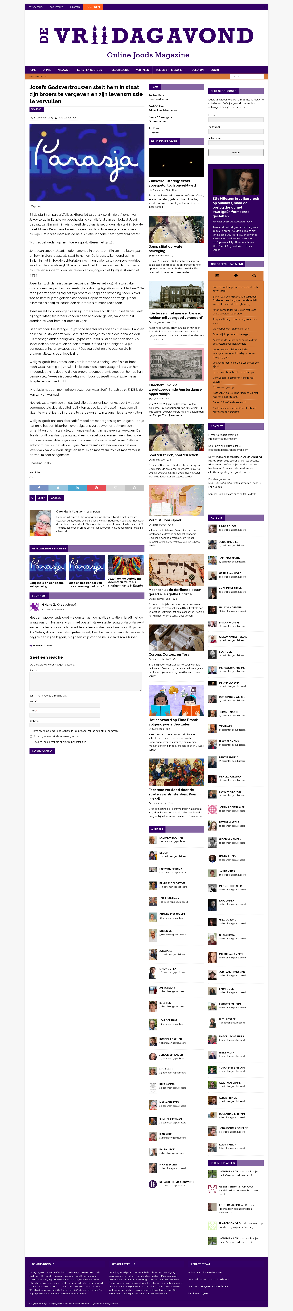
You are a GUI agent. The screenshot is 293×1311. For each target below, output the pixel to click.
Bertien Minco (228, 757)
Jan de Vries (227, 871)
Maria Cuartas (64, 117)
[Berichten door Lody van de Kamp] (153, 869)
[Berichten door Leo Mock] (212, 657)
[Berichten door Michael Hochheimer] (212, 672)
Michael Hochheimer (232, 667)
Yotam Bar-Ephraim (232, 1067)
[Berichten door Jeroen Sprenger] (153, 1058)
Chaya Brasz (227, 935)
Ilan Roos (165, 1134)
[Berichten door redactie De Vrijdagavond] (153, 1186)
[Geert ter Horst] (212, 1191)
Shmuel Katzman (170, 1119)
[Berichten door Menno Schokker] (212, 889)
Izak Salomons (229, 741)
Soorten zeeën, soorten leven (173, 455)
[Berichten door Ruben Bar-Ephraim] (212, 1115)
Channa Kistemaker (172, 914)
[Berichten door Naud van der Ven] (212, 611)
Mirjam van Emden (231, 954)
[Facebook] (265, 7)
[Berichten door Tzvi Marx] (212, 730)
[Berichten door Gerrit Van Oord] (212, 577)
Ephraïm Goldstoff (172, 883)
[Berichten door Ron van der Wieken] (212, 701)
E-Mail (33, 711)
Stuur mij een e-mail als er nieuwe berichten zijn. (60, 742)
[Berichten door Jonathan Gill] (212, 547)
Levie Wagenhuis (230, 791)
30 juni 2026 (157, 398)
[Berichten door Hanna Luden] (212, 860)
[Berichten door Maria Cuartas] (153, 1108)
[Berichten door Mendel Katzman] (212, 781)
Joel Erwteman (229, 558)
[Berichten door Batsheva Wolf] (212, 828)
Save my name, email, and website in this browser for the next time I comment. (76, 731)
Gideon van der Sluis (233, 637)
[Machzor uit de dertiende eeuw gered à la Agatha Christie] (176, 570)
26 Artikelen (93, 511)
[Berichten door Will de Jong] (212, 924)
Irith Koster (227, 1019)
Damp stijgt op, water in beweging (231, 334)
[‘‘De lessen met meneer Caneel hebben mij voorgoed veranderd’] (176, 295)
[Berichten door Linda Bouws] (212, 531)
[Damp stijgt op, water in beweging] (176, 229)
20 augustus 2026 (160, 190)
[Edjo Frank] (212, 1209)
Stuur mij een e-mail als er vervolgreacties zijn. (59, 736)
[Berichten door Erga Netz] (153, 1073)
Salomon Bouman (171, 837)
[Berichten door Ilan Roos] (153, 1139)
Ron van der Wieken (232, 697)
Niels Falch (226, 1052)
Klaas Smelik (227, 1144)
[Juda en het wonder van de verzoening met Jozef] (87, 567)
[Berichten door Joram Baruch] (212, 715)
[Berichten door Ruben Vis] (153, 940)
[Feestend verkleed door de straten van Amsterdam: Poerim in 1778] (176, 772)
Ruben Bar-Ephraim (232, 1114)
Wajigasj (56, 498)
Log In (215, 70)
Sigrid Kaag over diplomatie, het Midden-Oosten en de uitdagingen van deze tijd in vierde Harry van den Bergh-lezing (235, 300)
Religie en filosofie (169, 70)
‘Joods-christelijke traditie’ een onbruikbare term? (238, 1190)
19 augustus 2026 (160, 255)
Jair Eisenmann (169, 898)
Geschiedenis (120, 70)
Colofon (198, 70)
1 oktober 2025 (158, 525)
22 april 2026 (158, 459)
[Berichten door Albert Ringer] (212, 1103)
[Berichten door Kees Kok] (153, 1009)
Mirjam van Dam (229, 682)
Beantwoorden (43, 645)
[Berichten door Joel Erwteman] (212, 562)
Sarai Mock (226, 989)
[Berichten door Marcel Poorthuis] (212, 1042)
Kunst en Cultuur (89, 70)
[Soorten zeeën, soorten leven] (176, 437)
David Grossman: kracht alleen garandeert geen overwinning (238, 1209)
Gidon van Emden (230, 839)
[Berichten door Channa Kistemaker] (153, 920)
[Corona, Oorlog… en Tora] (176, 637)
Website (34, 721)
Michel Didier (168, 1164)
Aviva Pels (165, 951)
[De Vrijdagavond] (146, 64)
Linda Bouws (227, 526)
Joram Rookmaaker (232, 807)
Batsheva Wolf (229, 822)
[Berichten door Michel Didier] (153, 1171)
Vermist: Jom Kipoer (165, 520)
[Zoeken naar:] (247, 76)
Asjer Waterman (230, 1082)
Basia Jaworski (229, 622)
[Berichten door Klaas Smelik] (212, 1150)
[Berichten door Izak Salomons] (212, 746)
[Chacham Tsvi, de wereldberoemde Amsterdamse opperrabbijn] (176, 364)
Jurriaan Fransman (232, 972)
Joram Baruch (228, 712)
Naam (33, 701)
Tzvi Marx (225, 726)
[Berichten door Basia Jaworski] (212, 625)
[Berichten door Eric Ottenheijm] (212, 1008)
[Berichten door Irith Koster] (212, 1025)
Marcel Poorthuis (231, 1036)
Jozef (41, 498)
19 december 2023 (43, 117)
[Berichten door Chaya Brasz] (212, 943)
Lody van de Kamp (170, 869)
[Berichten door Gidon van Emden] (212, 845)
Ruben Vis (165, 931)
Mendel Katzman (230, 776)
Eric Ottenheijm (230, 1004)
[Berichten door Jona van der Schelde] (212, 1133)
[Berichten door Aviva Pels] (153, 958)
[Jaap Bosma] (212, 1176)
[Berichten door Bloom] (153, 858)
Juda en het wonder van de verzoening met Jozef (86, 584)
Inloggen (75, 7)
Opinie (47, 70)
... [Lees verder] (181, 272)
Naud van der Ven (230, 607)
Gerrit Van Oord (230, 573)
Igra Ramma (166, 1084)
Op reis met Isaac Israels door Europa (234, 372)
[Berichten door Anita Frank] (153, 992)
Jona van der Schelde (233, 1128)
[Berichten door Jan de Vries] (212, 875)
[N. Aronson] (212, 1227)
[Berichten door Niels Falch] (212, 1057)
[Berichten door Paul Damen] (212, 909)
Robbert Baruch (170, 1039)
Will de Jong (227, 920)
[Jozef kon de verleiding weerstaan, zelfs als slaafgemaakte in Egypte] (126, 565)
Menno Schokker (230, 886)
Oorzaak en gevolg (223, 387)
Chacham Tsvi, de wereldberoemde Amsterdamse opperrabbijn (175, 389)
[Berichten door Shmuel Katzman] (153, 1123)
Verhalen (142, 70)
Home (32, 70)
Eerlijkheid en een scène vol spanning (47, 584)
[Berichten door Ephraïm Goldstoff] (153, 887)
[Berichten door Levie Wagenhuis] (212, 796)
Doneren (93, 7)
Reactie (33, 670)
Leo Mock (225, 651)
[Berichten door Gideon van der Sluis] (212, 641)
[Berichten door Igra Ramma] (153, 1091)
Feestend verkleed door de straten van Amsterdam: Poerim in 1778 (175, 794)
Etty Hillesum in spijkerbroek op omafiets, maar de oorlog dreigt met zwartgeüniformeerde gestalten (236, 207)
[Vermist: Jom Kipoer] (176, 500)
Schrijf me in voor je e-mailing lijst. (48, 695)
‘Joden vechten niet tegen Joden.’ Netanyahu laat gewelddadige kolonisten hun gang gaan (235, 353)
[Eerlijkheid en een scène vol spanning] (48, 567)
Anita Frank (167, 988)
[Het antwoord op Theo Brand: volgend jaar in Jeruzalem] (176, 700)
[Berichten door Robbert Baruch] (153, 1044)
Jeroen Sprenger (171, 1054)
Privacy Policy (36, 7)
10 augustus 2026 (160, 322)
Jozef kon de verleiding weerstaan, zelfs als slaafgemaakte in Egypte (125, 582)
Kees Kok (165, 1003)
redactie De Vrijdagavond (176, 1182)
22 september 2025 (161, 599)
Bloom (163, 853)
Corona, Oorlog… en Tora (169, 654)
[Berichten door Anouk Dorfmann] (212, 596)
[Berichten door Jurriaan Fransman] (212, 978)
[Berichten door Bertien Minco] (212, 766)
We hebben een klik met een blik (231, 328)
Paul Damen (227, 900)
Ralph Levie (167, 1149)
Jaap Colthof (168, 1020)
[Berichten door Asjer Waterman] (212, 1087)
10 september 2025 (161, 659)
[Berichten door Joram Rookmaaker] (212, 811)
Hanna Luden (228, 856)
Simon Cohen (168, 968)
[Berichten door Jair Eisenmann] (153, 903)
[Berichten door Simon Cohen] (153, 977)
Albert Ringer (229, 1098)
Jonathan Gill (228, 542)
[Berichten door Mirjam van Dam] (212, 683)
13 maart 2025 (158, 803)
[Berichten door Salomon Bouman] (153, 842)
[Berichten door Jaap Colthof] (153, 1028)
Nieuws (63, 70)
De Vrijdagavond (89, 1276)
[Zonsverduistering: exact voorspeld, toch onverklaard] (176, 162)
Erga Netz (166, 1069)
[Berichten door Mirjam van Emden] (212, 961)
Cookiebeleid (56, 7)
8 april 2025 (157, 729)
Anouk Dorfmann (230, 588)
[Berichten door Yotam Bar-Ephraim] (212, 1072)
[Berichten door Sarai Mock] (212, 993)
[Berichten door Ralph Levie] (153, 1154)
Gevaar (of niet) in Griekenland (229, 402)
